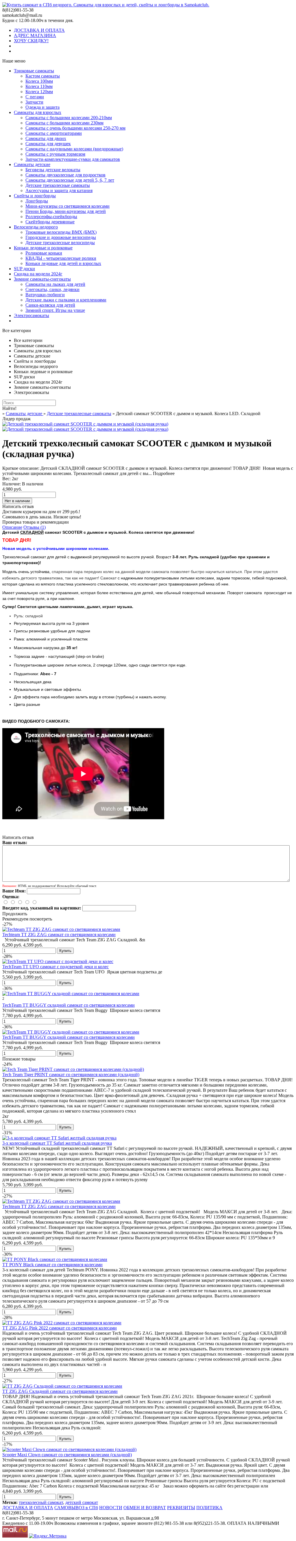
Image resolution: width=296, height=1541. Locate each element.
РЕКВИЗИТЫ (181, 1507)
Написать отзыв (18, 506)
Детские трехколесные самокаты (57, 185)
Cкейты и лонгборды (35, 195)
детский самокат (81, 1502)
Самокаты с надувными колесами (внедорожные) (74, 148)
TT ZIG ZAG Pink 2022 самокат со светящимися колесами (59, 1327)
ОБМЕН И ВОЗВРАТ (144, 1507)
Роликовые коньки (43, 253)
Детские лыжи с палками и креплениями (65, 299)
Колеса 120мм (39, 91)
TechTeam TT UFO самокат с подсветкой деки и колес (55, 966)
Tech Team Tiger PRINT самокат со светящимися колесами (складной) (70, 1074)
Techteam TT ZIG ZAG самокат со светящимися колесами (59, 934)
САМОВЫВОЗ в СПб (76, 1507)
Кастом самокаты (42, 75)
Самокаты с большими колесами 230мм (64, 122)
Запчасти (34, 102)
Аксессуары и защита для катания (58, 190)
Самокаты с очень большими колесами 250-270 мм (75, 128)
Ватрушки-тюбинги (45, 294)
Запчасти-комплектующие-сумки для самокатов (72, 159)
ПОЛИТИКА (209, 1507)
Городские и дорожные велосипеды (60, 237)
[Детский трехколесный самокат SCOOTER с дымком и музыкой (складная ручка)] (85, 423)
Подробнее (164, 473)
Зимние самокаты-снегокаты (42, 279)
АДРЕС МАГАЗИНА (35, 35)
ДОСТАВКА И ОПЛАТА (39, 30)
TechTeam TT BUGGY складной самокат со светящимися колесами (68, 1005)
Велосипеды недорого (36, 226)
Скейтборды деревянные (50, 221)
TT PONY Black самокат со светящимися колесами (52, 1264)
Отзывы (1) (34, 527)
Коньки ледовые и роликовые (43, 247)
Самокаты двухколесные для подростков (65, 174)
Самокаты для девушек (48, 143)
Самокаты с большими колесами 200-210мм (68, 117)
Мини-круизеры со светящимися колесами (67, 206)
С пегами (34, 96)
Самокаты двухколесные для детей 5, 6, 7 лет (69, 180)
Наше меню (13, 60)
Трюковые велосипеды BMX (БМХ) (61, 232)
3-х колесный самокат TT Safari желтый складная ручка (57, 1143)
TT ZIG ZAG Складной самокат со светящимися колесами (60, 1391)
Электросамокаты (31, 315)
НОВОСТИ (110, 1507)
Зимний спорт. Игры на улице (55, 310)
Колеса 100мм (39, 81)
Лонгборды (36, 200)
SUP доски (24, 268)
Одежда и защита (42, 107)
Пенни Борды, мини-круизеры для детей (65, 211)
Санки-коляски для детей (50, 305)
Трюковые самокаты (34, 70)
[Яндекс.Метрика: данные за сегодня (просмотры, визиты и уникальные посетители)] (47, 1536)
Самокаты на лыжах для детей (55, 284)
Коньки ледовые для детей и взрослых (63, 263)
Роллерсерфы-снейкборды (51, 216)
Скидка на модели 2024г (38, 273)
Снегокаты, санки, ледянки (52, 289)
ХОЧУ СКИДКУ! (31, 40)
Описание (12, 527)
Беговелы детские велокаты (52, 169)
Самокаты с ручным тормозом (55, 154)
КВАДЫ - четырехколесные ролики (60, 258)
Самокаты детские (32, 164)
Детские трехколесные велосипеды (60, 242)
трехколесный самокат (41, 1502)
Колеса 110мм (39, 86)
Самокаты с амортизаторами (53, 133)
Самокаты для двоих (45, 138)
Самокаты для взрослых (37, 112)
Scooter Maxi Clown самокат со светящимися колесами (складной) (67, 1454)
